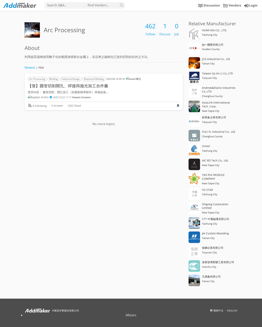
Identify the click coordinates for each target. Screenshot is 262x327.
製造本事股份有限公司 (66, 310)
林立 (138, 79)
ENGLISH (232, 310)
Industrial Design (71, 79)
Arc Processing (37, 79)
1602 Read (74, 105)
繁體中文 (218, 310)
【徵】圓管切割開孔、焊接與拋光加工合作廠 (68, 85)
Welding (53, 79)
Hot (41, 67)
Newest (30, 67)
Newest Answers (81, 97)
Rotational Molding (94, 79)
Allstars (131, 315)
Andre (45, 97)
